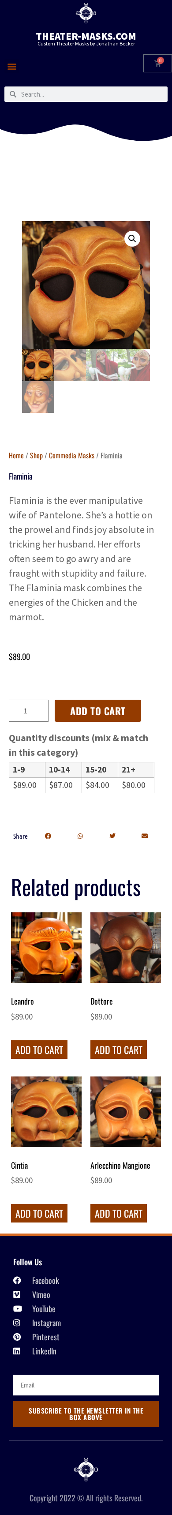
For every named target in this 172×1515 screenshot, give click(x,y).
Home (16, 455)
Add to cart (98, 711)
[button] (11, 66)
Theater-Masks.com (86, 36)
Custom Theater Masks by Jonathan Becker (86, 43)
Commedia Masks (71, 455)
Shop (36, 455)
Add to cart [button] (39, 1049)
